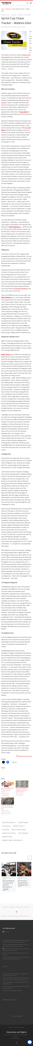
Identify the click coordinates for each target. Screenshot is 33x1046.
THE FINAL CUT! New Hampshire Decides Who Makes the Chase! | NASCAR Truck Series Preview (16, 958)
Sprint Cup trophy (17, 401)
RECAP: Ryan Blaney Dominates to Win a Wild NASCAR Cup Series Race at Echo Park (15, 974)
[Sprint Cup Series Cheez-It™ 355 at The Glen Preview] (7, 784)
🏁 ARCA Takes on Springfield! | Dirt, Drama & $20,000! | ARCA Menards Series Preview (16, 949)
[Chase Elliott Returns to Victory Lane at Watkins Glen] (7, 801)
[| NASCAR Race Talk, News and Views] (6, 3)
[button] (14, 40)
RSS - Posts (6, 931)
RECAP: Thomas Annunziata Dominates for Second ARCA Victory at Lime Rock (16, 987)
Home (2, 9)
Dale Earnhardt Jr (6, 297)
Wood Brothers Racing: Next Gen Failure (12, 990)
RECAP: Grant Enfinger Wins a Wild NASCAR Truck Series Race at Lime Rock (16, 983)
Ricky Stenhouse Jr (15, 227)
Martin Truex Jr (6, 354)
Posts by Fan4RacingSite (16, 1016)
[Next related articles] (30, 858)
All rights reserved (15, 1038)
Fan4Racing (8, 9)
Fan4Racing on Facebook (10, 1000)
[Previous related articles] (26, 858)
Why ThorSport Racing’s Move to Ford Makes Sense (23, 883)
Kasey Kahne (24, 112)
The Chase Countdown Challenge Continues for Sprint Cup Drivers (22, 790)
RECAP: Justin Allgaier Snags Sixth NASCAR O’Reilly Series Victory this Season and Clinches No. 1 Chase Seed (16, 978)
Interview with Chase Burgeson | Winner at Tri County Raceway (15, 953)
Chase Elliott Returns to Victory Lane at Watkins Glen (7, 807)
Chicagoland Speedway (20, 288)
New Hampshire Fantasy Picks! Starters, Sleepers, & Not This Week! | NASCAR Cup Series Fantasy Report (16, 941)
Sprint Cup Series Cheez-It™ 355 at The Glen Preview (7, 790)
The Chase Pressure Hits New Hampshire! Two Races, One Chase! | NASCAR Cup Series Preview (15, 945)
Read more (5, 966)
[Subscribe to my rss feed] (16, 1043)
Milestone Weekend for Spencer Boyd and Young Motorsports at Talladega (8, 885)
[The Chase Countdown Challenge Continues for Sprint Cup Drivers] (22, 784)
